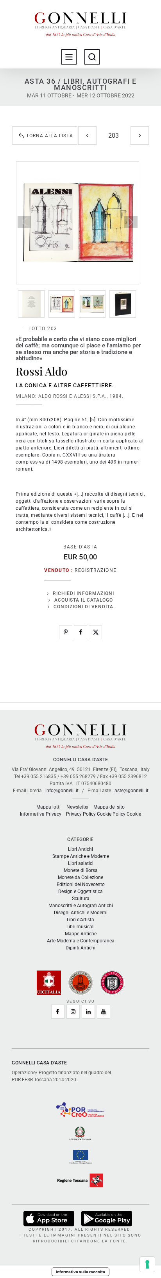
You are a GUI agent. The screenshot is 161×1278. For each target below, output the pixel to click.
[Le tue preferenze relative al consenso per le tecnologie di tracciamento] (147, 1264)
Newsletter (77, 807)
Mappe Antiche (81, 933)
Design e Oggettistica (80, 891)
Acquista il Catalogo (83, 600)
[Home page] (80, 23)
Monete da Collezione (80, 877)
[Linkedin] (88, 1012)
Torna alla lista (49, 135)
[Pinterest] (65, 632)
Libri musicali (80, 926)
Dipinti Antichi (80, 948)
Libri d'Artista (80, 919)
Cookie (134, 814)
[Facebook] (80, 632)
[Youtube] (103, 1012)
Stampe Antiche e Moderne (80, 856)
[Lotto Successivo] (140, 135)
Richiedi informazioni (83, 593)
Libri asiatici (80, 863)
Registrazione (96, 570)
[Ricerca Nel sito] (92, 57)
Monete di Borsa (81, 870)
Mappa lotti (48, 807)
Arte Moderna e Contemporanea (80, 941)
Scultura (80, 898)
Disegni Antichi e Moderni (80, 912)
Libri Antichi (80, 849)
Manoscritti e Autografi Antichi (80, 905)
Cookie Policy (111, 814)
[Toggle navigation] (69, 57)
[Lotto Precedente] (87, 135)
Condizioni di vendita (83, 606)
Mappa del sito (109, 807)
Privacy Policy (81, 814)
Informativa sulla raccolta (80, 1271)
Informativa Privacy (40, 814)
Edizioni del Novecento (81, 884)
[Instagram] (73, 1012)
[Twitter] (95, 632)
